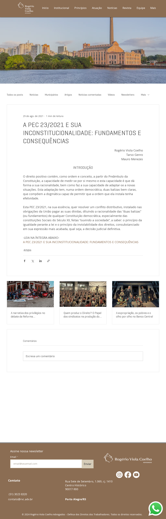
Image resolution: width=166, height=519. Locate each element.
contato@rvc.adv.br (20, 499)
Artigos (68, 94)
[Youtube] (136, 474)
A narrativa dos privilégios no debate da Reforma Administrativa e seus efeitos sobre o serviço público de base (29, 314)
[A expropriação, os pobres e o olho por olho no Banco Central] (135, 294)
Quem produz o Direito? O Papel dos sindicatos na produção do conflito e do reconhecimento (82, 314)
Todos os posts (15, 94)
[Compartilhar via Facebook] (24, 260)
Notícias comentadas (89, 94)
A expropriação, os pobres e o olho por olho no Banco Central (134, 314)
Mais (143, 94)
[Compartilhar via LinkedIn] (40, 260)
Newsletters (127, 94)
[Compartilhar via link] (48, 260)
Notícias (34, 94)
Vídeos (111, 94)
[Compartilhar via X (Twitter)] (32, 260)
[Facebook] (127, 474)
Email (13, 457)
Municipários (51, 94)
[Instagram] (119, 474)
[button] (96, 8)
